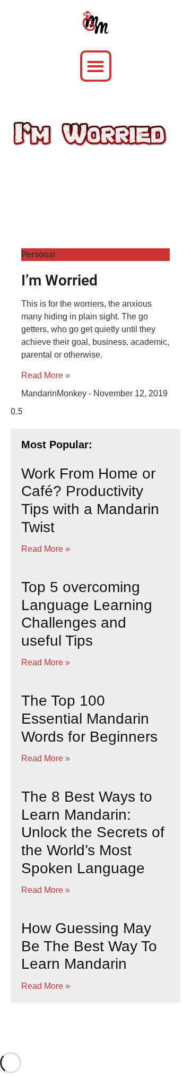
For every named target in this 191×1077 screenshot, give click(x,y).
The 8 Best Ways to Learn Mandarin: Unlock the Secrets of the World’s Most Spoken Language (92, 832)
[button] (95, 66)
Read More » (45, 375)
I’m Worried (59, 280)
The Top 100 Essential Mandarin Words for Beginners (89, 718)
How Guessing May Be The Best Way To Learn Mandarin (89, 946)
